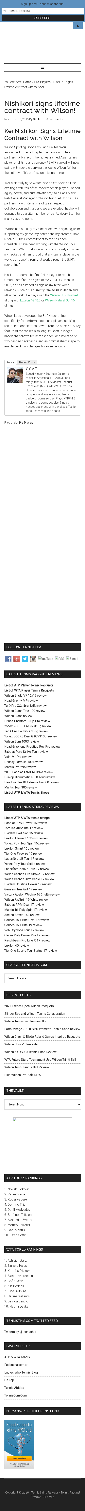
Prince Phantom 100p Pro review (27, 721)
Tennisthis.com (42, 39)
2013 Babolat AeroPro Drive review (28, 772)
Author (10, 362)
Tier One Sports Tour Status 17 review (30, 950)
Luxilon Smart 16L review (21, 848)
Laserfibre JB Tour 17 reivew (24, 859)
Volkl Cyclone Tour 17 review (24, 930)
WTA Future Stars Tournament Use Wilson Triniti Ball (40, 1059)
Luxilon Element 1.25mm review (26, 838)
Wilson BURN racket (64, 295)
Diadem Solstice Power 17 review (28, 884)
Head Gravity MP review (21, 700)
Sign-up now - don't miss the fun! (42, 4)
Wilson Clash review (18, 716)
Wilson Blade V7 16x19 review (25, 695)
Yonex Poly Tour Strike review (24, 864)
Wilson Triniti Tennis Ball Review (26, 1067)
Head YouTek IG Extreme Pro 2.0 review (31, 782)
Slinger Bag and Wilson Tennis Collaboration (34, 1014)
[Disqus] (42, 490)
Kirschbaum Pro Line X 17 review (27, 940)
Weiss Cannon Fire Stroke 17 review (29, 874)
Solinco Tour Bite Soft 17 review (26, 920)
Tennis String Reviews (45, 1492)
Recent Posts (27, 362)
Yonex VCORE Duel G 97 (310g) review (31, 736)
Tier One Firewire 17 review (23, 853)
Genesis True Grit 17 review (23, 889)
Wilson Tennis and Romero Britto (26, 1021)
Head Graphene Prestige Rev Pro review (32, 746)
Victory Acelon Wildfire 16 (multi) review (32, 894)
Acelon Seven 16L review (22, 915)
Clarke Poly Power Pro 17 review (27, 935)
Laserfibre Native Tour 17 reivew (26, 869)
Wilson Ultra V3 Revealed (21, 1044)
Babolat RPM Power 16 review (25, 823)
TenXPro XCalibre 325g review (25, 706)
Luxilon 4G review (16, 945)
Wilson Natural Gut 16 (60, 300)
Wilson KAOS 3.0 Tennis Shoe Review (30, 1052)
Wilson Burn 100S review (21, 741)
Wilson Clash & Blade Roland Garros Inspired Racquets (42, 1036)
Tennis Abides (14, 1388)
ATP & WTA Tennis (17, 1357)
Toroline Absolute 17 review (23, 828)
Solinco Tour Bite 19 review (23, 925)
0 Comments (54, 119)
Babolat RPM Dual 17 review (24, 905)
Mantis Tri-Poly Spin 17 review (25, 910)
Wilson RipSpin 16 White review (26, 899)
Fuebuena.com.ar (15, 1365)
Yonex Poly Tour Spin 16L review (27, 843)
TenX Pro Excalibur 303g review (26, 731)
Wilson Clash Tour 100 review (24, 711)
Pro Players (26, 422)
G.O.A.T (31, 369)
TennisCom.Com (15, 1395)
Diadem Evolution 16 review (23, 833)
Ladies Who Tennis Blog (21, 1372)
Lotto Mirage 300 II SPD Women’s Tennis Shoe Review (42, 1029)
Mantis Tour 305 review (20, 787)
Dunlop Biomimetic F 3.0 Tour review (29, 777)
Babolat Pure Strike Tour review (26, 752)
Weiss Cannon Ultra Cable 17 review (29, 879)
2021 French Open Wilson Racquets (29, 1006)
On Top (9, 1380)
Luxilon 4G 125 (30, 300)
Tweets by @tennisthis (20, 1332)
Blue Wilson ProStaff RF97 (23, 1075)
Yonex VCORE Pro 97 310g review (27, 726)
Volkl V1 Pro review (18, 757)
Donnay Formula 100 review (23, 762)
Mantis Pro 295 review (20, 767)
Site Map (48, 1496)
